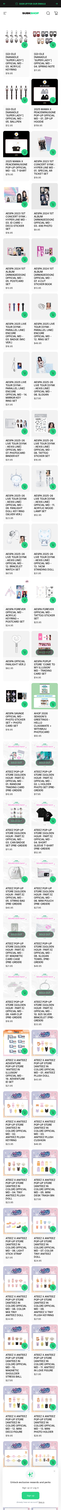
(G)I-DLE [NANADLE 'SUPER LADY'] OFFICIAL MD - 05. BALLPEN (14, 115)
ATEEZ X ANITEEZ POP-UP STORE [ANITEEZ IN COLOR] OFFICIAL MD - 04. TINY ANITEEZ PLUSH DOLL (16, 1189)
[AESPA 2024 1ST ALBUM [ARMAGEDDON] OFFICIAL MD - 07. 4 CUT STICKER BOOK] (44, 251)
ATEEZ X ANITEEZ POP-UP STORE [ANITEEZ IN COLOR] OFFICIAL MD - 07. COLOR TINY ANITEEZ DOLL (44, 1247)
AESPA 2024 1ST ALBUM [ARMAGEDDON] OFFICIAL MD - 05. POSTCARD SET (16, 276)
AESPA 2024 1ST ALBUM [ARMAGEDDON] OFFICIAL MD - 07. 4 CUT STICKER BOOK (44, 276)
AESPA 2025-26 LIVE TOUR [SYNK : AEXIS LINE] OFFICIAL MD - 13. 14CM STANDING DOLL (44, 561)
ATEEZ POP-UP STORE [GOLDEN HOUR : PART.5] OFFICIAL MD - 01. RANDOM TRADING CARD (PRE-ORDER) (16, 781)
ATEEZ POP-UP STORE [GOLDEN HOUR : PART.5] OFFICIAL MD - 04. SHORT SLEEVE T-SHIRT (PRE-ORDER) (44, 839)
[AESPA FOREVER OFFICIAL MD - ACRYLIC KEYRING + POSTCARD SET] (16, 592)
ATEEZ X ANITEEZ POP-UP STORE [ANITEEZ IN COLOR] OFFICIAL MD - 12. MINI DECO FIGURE (16, 1424)
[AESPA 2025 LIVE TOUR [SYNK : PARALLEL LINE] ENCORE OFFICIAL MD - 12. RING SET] (44, 306)
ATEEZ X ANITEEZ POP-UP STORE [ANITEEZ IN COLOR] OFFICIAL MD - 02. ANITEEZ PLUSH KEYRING (16, 1131)
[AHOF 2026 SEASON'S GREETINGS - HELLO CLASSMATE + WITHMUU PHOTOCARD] (44, 696)
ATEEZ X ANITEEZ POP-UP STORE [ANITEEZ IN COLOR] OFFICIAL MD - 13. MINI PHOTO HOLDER (44, 1424)
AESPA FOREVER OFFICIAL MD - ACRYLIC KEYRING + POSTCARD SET (15, 615)
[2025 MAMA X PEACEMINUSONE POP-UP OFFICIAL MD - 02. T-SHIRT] (16, 144)
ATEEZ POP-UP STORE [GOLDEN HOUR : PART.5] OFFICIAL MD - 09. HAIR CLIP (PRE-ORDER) (16, 1009)
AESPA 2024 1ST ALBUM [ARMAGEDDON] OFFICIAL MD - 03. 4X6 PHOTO (44, 219)
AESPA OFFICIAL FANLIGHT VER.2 (16, 663)
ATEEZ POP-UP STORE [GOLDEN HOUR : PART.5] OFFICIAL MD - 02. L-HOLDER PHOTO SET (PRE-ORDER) (44, 781)
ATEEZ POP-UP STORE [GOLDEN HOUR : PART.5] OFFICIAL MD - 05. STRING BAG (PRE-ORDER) (16, 896)
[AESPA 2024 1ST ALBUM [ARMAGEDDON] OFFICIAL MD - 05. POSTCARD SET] (16, 251)
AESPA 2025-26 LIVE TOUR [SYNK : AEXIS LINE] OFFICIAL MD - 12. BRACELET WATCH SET (16, 561)
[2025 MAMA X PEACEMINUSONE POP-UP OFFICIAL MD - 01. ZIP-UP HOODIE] (44, 92)
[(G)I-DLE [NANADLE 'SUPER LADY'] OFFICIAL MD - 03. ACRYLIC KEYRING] (16, 37)
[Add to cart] (53, 204)
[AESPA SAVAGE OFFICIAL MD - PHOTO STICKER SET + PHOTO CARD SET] (16, 696)
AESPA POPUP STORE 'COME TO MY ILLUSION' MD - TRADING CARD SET (44, 667)
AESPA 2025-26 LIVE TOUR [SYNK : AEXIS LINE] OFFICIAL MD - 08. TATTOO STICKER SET (44, 448)
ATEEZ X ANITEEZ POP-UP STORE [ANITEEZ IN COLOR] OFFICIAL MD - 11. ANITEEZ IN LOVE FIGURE (44, 1362)
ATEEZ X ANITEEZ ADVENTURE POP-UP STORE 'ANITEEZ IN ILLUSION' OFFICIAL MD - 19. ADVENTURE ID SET (16, 1071)
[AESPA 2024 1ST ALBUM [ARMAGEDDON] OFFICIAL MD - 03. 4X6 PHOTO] (44, 196)
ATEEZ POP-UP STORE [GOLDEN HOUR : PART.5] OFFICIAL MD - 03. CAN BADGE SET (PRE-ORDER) (16, 837)
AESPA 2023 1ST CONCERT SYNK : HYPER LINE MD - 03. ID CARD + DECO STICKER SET (16, 221)
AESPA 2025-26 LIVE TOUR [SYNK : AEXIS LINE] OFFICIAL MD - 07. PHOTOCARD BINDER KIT (16, 448)
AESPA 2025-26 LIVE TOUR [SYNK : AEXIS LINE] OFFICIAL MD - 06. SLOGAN (44, 388)
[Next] (56, 3)
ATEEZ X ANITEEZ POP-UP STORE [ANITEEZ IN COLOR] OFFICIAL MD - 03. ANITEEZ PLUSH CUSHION (44, 1131)
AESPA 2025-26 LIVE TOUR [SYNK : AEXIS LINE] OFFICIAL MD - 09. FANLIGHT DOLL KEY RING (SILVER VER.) (16, 505)
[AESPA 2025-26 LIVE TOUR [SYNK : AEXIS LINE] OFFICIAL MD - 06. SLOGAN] (44, 365)
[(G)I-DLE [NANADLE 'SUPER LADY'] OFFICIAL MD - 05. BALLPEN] (16, 92)
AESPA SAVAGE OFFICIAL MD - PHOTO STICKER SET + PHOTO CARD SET (15, 719)
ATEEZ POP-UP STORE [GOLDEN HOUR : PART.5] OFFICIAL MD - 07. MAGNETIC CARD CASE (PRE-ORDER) (16, 953)
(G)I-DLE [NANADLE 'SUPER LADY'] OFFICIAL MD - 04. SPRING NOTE (44, 60)
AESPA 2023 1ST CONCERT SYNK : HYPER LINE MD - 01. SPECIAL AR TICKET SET (44, 167)
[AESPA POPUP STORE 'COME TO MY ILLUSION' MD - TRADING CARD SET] (44, 644)
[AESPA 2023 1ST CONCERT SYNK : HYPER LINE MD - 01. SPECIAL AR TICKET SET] (44, 144)
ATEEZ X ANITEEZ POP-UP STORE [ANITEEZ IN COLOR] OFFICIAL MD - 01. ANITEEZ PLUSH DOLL (44, 1068)
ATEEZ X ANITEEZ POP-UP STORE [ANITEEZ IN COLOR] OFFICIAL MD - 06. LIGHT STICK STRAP (16, 1246)
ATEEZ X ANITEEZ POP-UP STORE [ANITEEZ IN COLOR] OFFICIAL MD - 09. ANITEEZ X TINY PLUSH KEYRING (44, 1306)
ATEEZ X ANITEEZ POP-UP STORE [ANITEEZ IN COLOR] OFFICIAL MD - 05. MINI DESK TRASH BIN (44, 1187)
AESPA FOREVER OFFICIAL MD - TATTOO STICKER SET (44, 614)
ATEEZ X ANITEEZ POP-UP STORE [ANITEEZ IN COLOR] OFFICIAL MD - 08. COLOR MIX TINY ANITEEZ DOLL (16, 1306)
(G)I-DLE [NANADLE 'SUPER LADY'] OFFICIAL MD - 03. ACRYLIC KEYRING (14, 61)
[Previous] (4, 3)
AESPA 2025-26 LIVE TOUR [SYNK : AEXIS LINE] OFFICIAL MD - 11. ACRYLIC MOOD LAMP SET (44, 503)
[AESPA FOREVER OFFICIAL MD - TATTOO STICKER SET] (44, 592)
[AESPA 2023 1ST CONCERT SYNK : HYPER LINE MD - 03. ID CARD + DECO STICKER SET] (16, 196)
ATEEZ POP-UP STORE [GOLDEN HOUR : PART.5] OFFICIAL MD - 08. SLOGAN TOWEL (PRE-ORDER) (44, 953)
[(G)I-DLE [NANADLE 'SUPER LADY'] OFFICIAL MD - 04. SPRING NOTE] (44, 37)
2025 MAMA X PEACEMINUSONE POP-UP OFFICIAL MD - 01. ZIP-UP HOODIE (45, 115)
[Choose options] (24, 45)
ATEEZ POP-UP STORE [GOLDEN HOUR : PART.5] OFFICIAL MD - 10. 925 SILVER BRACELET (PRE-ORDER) (44, 1011)
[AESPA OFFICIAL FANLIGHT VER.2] (16, 644)
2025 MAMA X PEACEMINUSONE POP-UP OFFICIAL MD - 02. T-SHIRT (16, 166)
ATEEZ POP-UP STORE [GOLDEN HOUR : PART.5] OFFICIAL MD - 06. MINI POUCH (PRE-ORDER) (44, 896)
